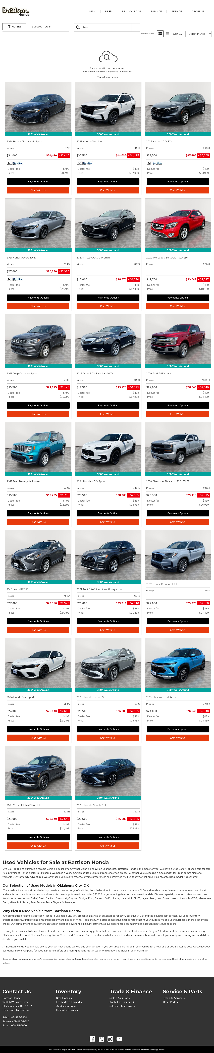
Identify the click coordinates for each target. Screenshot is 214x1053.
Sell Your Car (131, 11)
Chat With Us (38, 190)
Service (177, 11)
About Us (198, 11)
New (92, 11)
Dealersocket (119, 1049)
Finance (156, 11)
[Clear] (47, 26)
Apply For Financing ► (122, 1002)
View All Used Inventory (108, 77)
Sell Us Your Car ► (120, 998)
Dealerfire (101, 1049)
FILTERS (16, 26)
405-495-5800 (18, 1017)
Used (108, 11)
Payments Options (38, 181)
